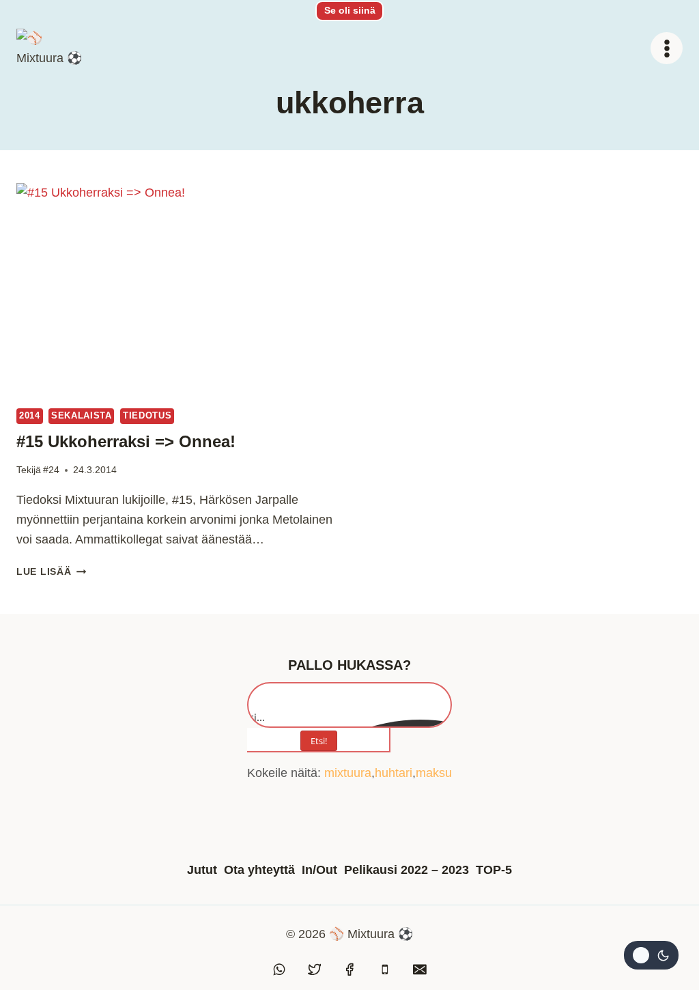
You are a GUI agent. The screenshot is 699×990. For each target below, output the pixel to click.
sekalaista (81, 416)
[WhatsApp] (279, 969)
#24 (51, 469)
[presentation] (176, 289)
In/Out (319, 870)
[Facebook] (349, 969)
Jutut (202, 870)
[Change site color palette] (651, 955)
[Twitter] (314, 969)
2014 (29, 416)
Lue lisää (51, 571)
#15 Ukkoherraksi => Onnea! (126, 441)
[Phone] (385, 969)
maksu (434, 773)
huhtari (393, 773)
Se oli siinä (349, 10)
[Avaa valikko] (667, 48)
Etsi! (319, 741)
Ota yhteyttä (259, 870)
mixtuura (347, 773)
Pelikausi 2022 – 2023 (406, 870)
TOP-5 (494, 870)
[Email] (419, 969)
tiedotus (147, 416)
